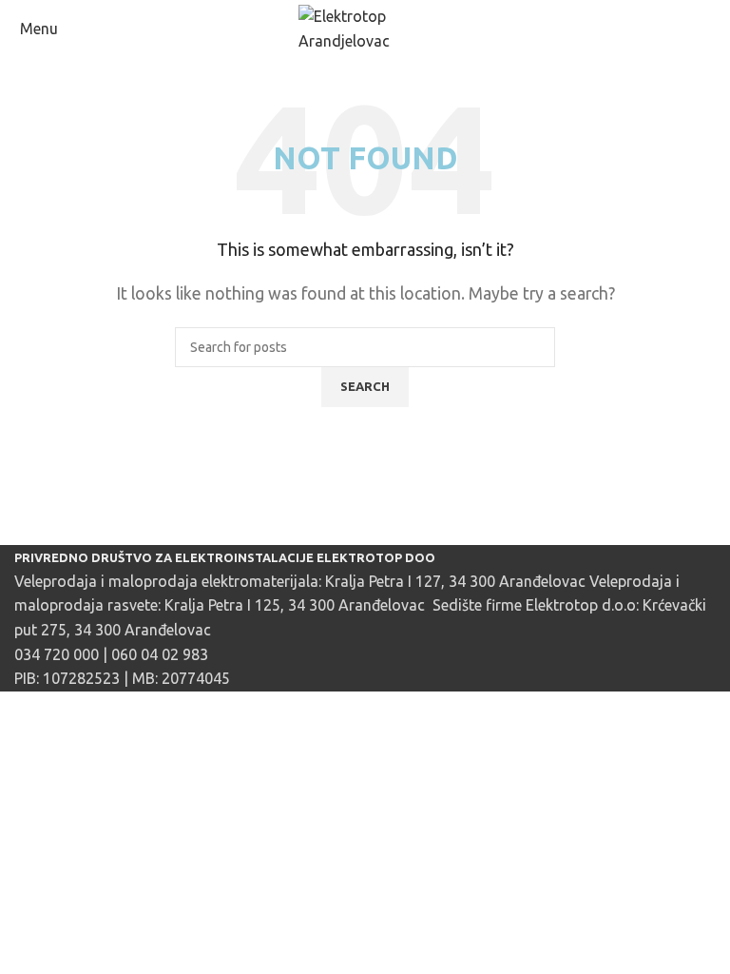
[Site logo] (365, 27)
